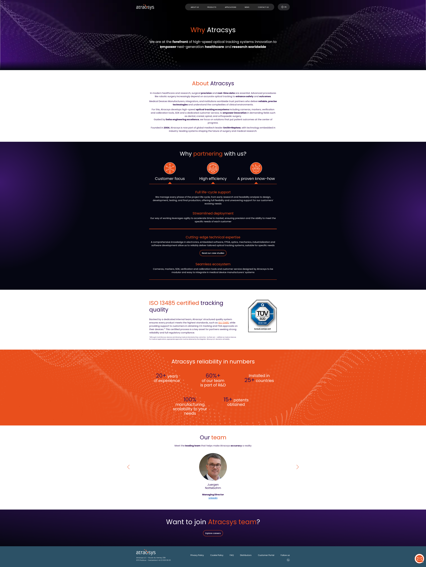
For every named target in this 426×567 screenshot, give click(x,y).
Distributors (245, 555)
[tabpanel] (213, 206)
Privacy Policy (197, 555)
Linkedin (213, 497)
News (247, 7)
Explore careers (213, 533)
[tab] (170, 173)
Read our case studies (213, 253)
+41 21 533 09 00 (164, 560)
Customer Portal (266, 555)
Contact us (263, 7)
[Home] (145, 7)
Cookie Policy (216, 555)
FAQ (232, 555)
